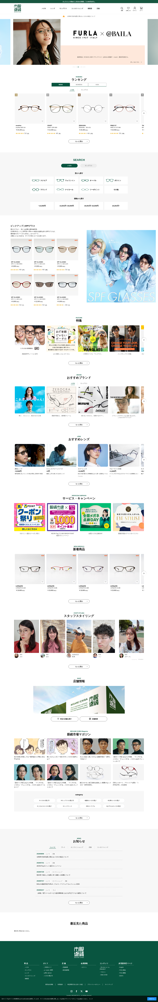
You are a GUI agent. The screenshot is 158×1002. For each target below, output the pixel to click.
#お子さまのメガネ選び (113, 806)
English (121, 967)
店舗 (90, 847)
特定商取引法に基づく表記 (75, 984)
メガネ (72, 90)
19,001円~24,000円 (91, 206)
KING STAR (104, 975)
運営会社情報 (49, 984)
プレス (63, 847)
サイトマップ (109, 984)
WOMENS (79, 84)
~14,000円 (42, 206)
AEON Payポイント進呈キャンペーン (49, 866)
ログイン (84, 967)
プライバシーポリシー (94, 984)
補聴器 (27, 978)
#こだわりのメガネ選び (44, 806)
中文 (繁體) (122, 973)
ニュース (52, 847)
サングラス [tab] (88, 165)
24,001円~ (116, 206)
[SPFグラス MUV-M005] (67, 285)
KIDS (97, 84)
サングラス (84, 90)
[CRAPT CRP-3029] (61, 109)
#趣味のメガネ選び (90, 800)
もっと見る (79, 141)
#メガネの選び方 (44, 800)
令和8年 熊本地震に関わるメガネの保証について (81, 16)
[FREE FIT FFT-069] (124, 109)
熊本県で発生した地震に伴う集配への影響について (53, 875)
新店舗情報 (66, 970)
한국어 (121, 975)
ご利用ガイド (48, 967)
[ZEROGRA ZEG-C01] (93, 109)
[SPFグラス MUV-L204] (21, 285)
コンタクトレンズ (102, 847)
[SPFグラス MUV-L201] (44, 249)
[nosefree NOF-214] (30, 109)
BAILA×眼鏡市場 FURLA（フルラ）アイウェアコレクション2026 (58, 884)
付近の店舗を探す (66, 719)
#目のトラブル (90, 806)
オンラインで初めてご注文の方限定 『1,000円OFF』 (79, 1)
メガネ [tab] (69, 165)
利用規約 (60, 984)
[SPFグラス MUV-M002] (21, 249)
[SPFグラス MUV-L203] (67, 249)
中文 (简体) (122, 970)
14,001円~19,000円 (67, 206)
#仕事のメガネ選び (114, 800)
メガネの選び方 (48, 975)
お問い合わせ (48, 973)
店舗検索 (95, 719)
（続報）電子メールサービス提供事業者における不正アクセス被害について (61, 893)
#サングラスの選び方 (67, 800)
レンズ (27, 973)
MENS (61, 84)
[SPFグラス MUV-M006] (44, 285)
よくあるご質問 (48, 970)
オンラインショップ (77, 847)
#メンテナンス (67, 806)
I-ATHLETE (19, 586)
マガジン (103, 972)
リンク (91, 999)
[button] (73, 67)
